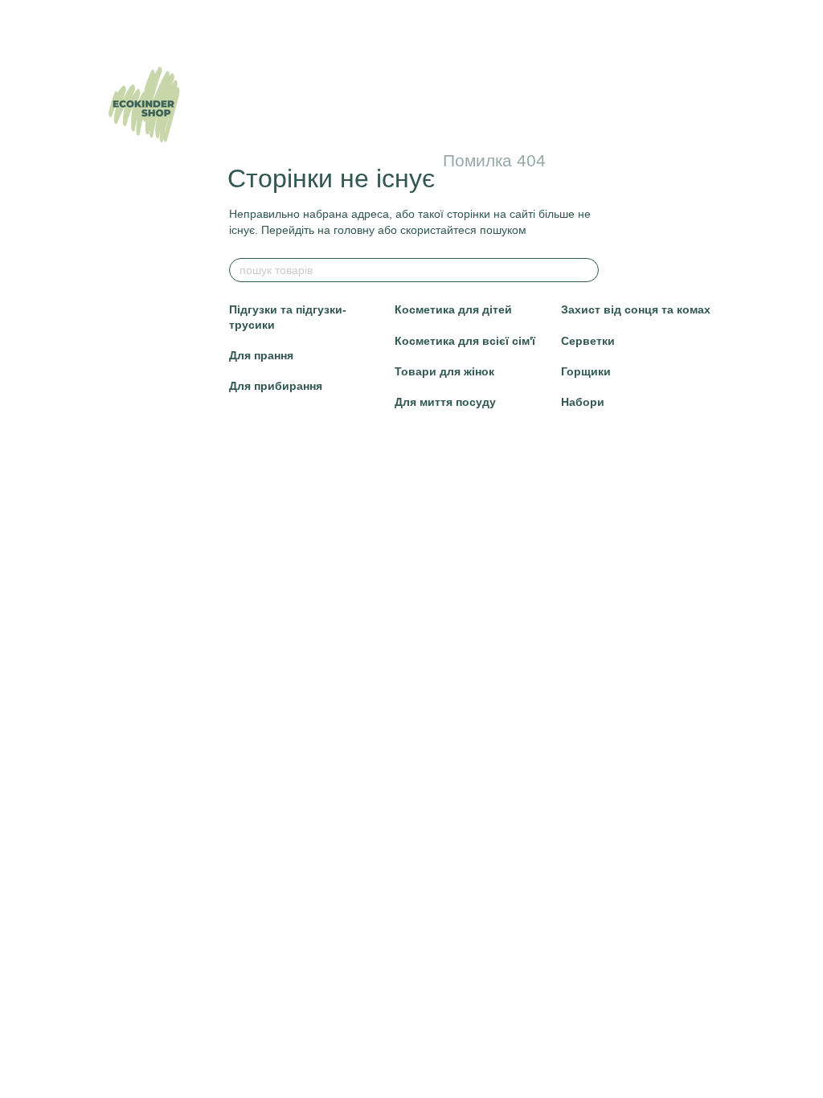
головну (354, 229)
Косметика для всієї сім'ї (465, 340)
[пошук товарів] (586, 270)
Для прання (261, 355)
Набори (582, 401)
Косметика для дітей (453, 309)
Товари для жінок (444, 371)
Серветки (588, 340)
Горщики (586, 371)
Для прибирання (275, 385)
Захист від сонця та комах (635, 309)
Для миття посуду (445, 401)
